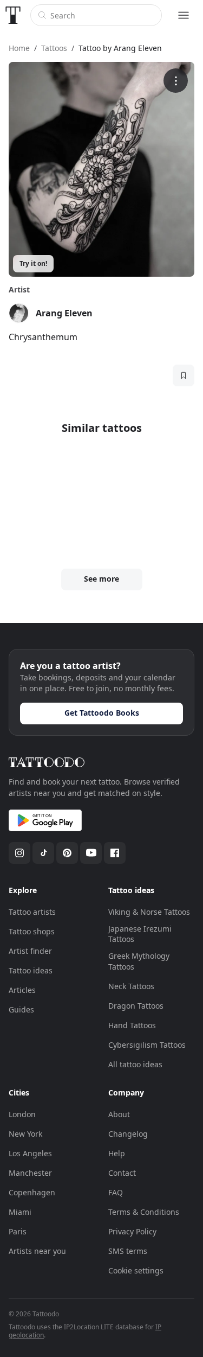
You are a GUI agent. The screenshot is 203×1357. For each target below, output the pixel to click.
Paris (18, 1231)
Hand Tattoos (132, 1025)
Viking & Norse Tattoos (149, 912)
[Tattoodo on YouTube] (91, 853)
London (22, 1114)
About (119, 1114)
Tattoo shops (32, 931)
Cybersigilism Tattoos (147, 1045)
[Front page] (13, 15)
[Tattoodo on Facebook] (115, 853)
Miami (20, 1212)
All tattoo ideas (135, 1064)
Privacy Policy (132, 1231)
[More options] (175, 80)
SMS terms (127, 1251)
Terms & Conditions (143, 1212)
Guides (21, 1009)
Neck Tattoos (131, 986)
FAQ (115, 1192)
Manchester (30, 1173)
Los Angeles (30, 1153)
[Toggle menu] (183, 15)
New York (25, 1134)
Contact (122, 1173)
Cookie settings (135, 1270)
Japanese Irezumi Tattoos (140, 934)
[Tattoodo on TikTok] (43, 853)
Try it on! (33, 263)
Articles (22, 990)
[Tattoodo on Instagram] (19, 853)
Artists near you (37, 1251)
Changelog (128, 1134)
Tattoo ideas (31, 970)
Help (116, 1153)
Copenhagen (32, 1192)
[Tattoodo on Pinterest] (67, 853)
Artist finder (30, 951)
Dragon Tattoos (135, 1006)
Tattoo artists (32, 912)
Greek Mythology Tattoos (138, 961)
